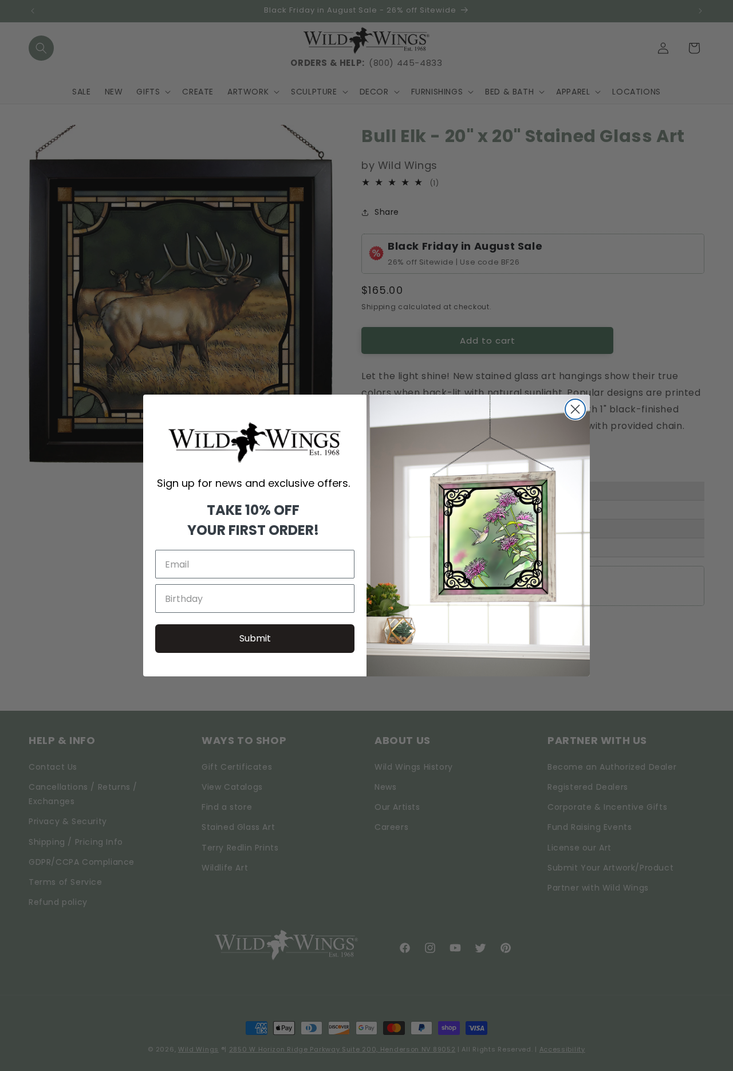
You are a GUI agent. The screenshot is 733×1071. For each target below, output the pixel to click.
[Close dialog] (575, 409)
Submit (255, 638)
